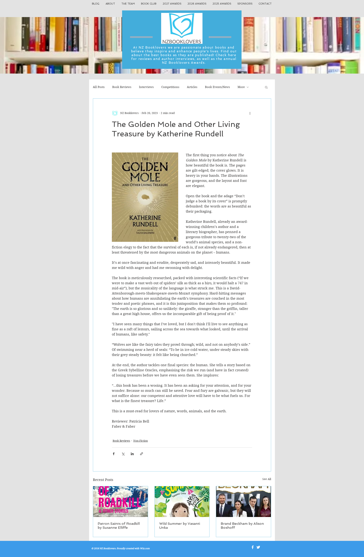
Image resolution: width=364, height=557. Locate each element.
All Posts (99, 87)
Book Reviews (121, 87)
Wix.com (145, 548)
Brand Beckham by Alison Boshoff (242, 526)
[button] (266, 87)
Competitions (170, 87)
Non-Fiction (140, 440)
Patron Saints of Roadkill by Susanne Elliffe (119, 526)
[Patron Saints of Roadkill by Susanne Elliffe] (120, 501)
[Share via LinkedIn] (132, 454)
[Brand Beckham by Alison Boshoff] (243, 501)
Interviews (146, 87)
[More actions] (250, 113)
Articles (192, 87)
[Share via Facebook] (113, 454)
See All (266, 479)
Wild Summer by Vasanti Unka (179, 526)
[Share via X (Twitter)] (123, 454)
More (241, 87)
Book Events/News (217, 87)
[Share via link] (141, 454)
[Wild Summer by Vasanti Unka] (182, 501)
